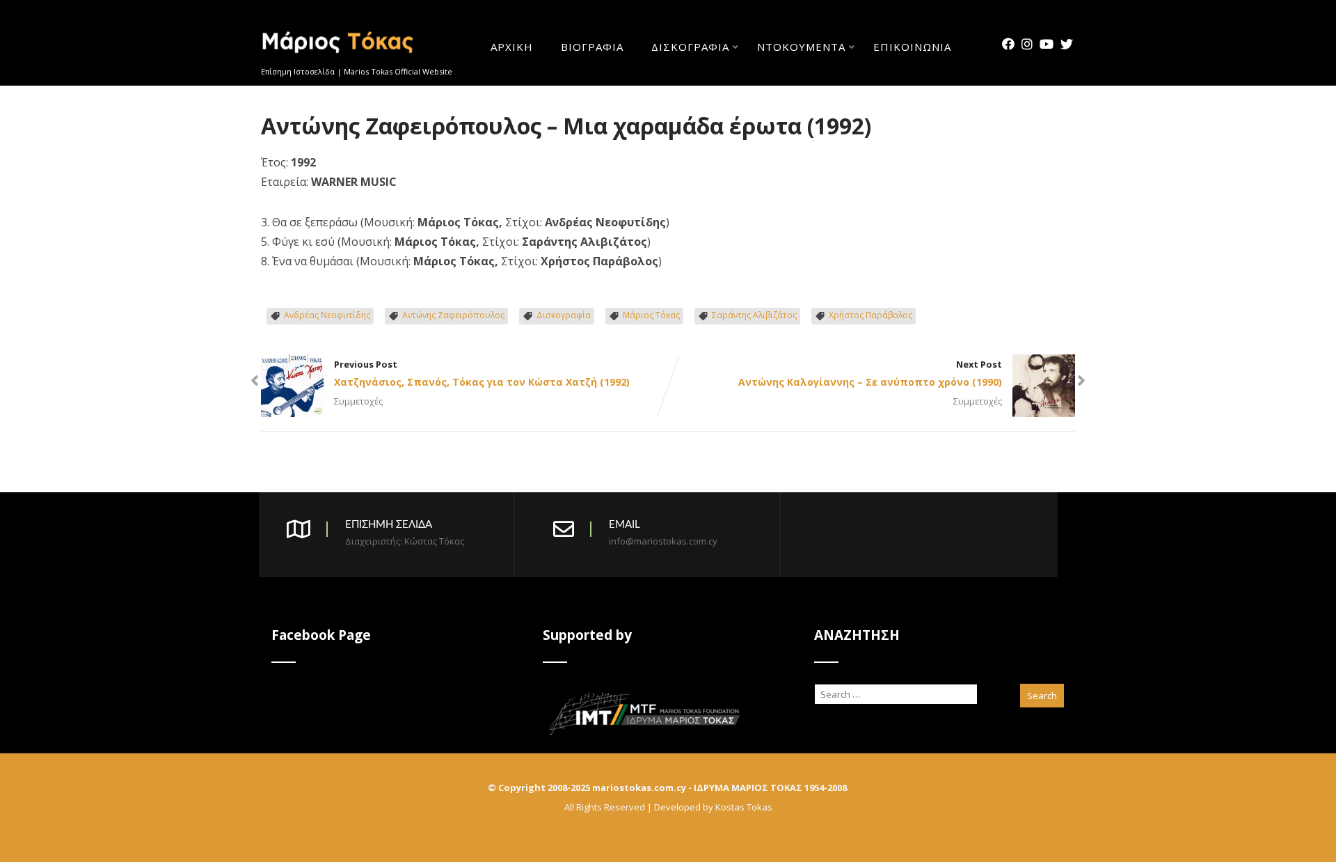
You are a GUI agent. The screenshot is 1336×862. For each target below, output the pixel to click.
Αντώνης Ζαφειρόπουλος (453, 315)
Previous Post (482, 373)
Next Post (870, 373)
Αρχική (512, 48)
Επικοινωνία (912, 48)
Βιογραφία (592, 48)
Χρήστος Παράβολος (870, 315)
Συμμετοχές (358, 401)
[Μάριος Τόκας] (338, 58)
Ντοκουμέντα (801, 48)
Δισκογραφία (690, 48)
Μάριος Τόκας (651, 315)
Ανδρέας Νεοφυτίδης (327, 315)
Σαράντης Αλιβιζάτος (754, 315)
